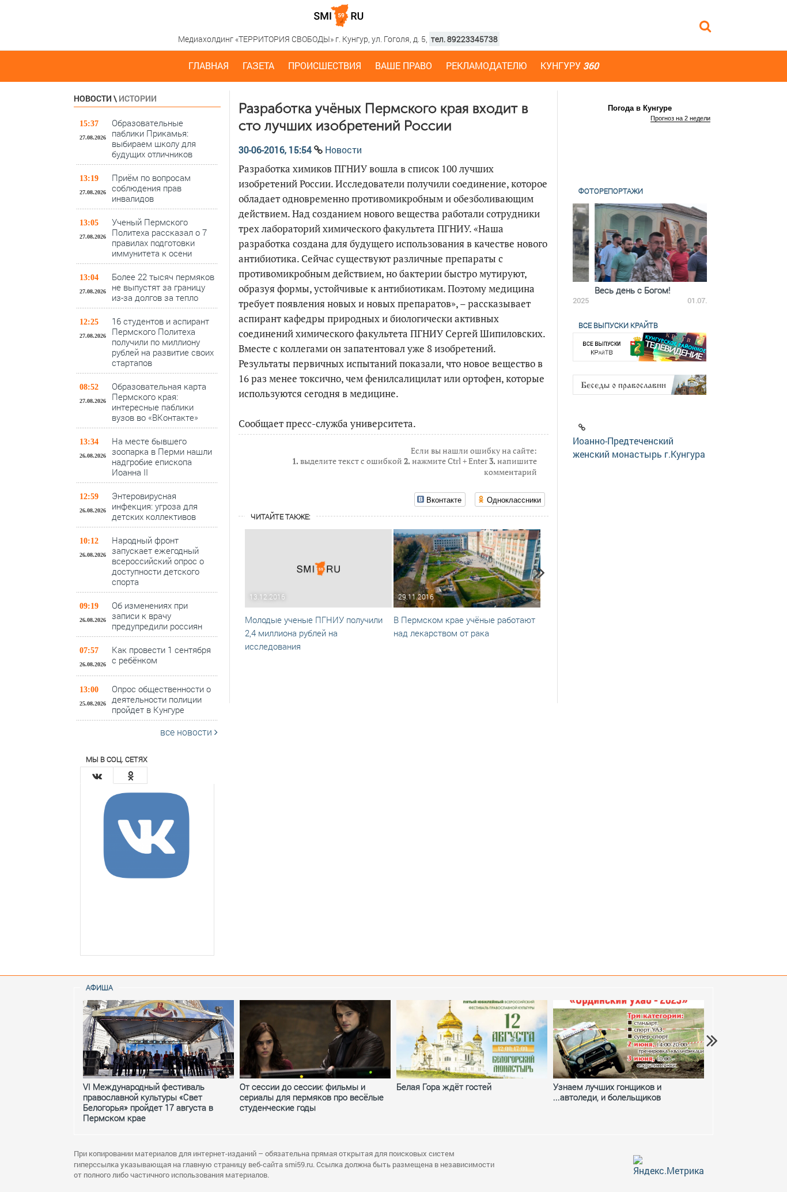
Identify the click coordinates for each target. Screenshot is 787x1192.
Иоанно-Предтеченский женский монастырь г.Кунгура (639, 447)
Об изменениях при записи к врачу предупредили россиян (157, 615)
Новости (93, 98)
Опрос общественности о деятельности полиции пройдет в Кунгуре (161, 699)
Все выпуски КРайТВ (618, 325)
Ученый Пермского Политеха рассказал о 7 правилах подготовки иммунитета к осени (159, 237)
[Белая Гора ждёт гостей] (471, 1039)
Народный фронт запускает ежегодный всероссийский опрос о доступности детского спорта (158, 560)
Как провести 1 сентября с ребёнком (161, 655)
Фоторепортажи (610, 191)
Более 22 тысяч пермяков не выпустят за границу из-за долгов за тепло (163, 287)
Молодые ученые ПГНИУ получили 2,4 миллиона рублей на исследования (314, 633)
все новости (187, 732)
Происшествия (324, 65)
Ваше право (403, 65)
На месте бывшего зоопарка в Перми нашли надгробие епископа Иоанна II (162, 456)
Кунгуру (569, 65)
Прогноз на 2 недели (680, 118)
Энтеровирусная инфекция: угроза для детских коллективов (155, 506)
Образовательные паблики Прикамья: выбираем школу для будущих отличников (154, 138)
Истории (138, 98)
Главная (208, 65)
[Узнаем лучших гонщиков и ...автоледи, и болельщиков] (628, 1039)
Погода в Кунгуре (640, 108)
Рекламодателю (486, 65)
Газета (258, 65)
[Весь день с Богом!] (640, 242)
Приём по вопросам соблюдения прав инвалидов (151, 187)
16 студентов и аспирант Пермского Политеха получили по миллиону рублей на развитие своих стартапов (163, 341)
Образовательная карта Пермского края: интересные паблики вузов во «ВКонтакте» (159, 401)
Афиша (99, 987)
